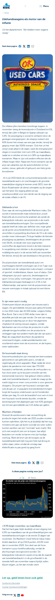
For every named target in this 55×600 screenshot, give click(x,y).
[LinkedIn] (28, 46)
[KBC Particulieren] (6, 6)
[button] (44, 6)
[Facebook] (19, 46)
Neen (33, 478)
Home (6, 13)
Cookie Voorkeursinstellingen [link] (14, 587)
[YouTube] (22, 594)
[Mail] (32, 46)
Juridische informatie (11, 583)
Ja (23, 478)
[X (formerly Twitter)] (24, 46)
